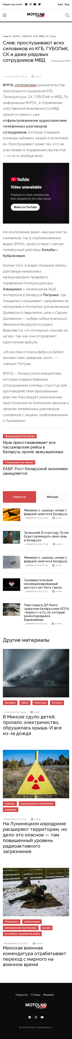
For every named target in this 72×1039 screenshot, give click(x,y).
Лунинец (10, 803)
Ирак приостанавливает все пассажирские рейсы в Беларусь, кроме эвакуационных (33, 447)
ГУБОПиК (27, 36)
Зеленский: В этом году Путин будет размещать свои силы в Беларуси (46, 536)
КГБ (35, 36)
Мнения (52, 497)
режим (46, 928)
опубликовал (26, 85)
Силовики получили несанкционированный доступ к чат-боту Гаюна (43, 583)
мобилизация (32, 921)
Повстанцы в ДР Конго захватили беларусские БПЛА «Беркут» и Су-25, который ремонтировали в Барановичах (46, 612)
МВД (41, 36)
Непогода (40, 702)
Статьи (35, 995)
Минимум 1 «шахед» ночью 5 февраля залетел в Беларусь (45, 559)
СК (46, 36)
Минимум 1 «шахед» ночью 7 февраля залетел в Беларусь (45, 512)
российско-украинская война (22, 934)
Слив (52, 36)
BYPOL (16, 36)
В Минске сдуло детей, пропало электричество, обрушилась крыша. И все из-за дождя (32, 725)
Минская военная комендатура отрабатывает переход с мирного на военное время (34, 956)
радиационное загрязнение (37, 803)
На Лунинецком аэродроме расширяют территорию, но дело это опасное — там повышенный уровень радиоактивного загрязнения (35, 837)
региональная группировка (21, 928)
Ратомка (57, 702)
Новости (7, 36)
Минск (25, 702)
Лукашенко (11, 921)
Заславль (10, 702)
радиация (10, 809)
